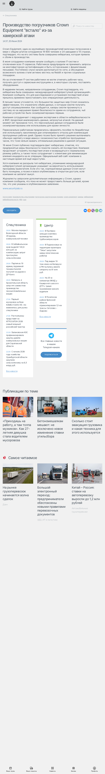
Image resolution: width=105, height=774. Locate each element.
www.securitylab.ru (12, 188)
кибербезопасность (11, 199)
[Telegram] (100, 210)
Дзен (5, 504)
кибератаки (88, 197)
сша (24, 199)
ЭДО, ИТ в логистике (47, 520)
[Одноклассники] (89, 210)
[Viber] (93, 210)
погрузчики (7, 197)
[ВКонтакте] (85, 210)
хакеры (80, 197)
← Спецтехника (10, 15)
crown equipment (70, 197)
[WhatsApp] (96, 210)
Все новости (12, 371)
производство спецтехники (23, 197)
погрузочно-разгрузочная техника (49, 197)
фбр (20, 199)
